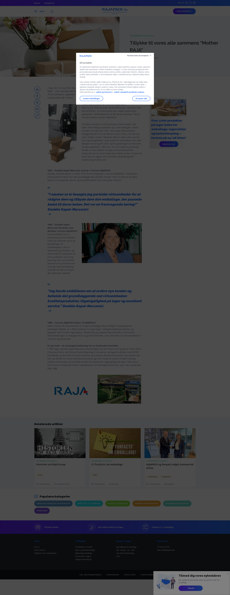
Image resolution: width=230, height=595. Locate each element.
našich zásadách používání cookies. (129, 92)
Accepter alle (141, 98)
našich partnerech (104, 92)
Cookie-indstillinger (91, 98)
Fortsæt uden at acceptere (138, 55)
